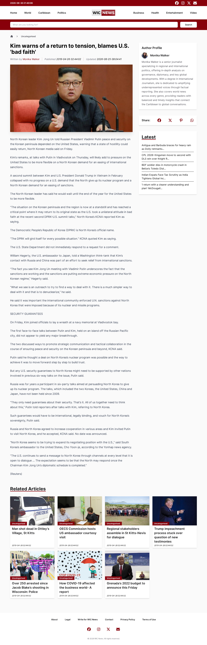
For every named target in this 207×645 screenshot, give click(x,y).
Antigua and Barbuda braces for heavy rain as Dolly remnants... (166, 147)
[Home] (11, 36)
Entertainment (174, 12)
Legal (67, 619)
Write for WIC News (88, 619)
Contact (109, 619)
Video (193, 12)
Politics (62, 12)
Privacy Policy (127, 619)
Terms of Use (149, 619)
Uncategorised (28, 36)
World (27, 12)
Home (13, 12)
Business (138, 12)
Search (188, 24)
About (54, 619)
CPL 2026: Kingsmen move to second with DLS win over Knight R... (166, 157)
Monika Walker (31, 59)
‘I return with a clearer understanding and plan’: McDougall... (165, 186)
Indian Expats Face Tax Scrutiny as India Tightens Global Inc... (165, 176)
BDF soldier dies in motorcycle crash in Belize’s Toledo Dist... (164, 166)
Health (155, 12)
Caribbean (44, 12)
